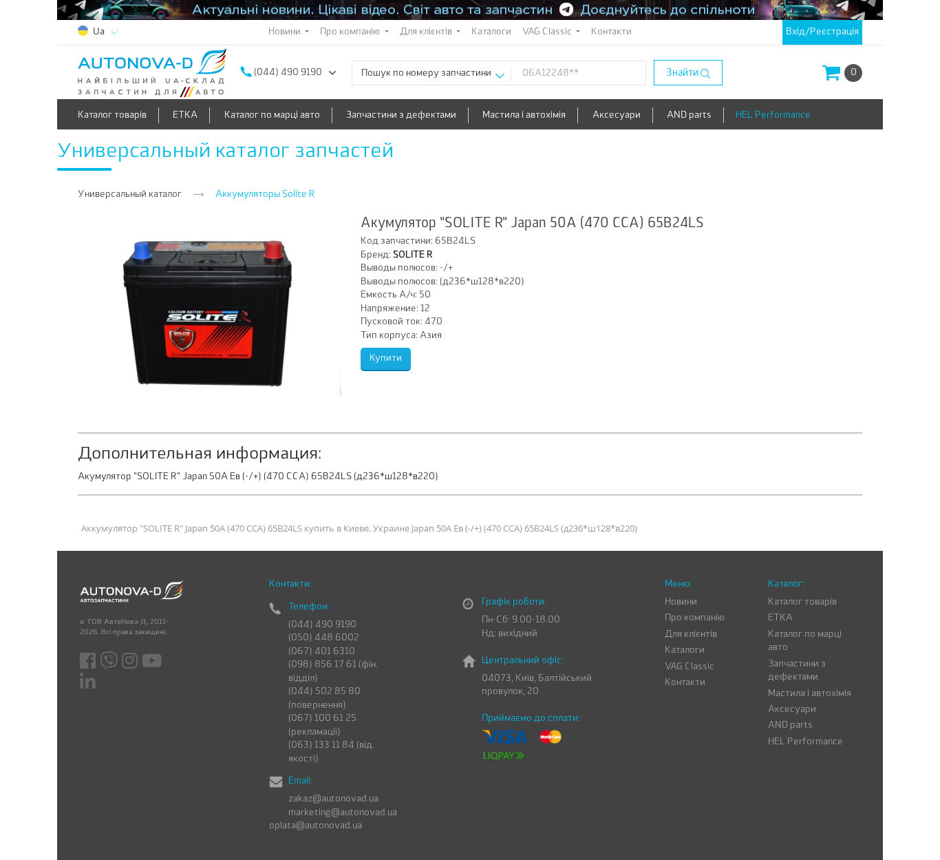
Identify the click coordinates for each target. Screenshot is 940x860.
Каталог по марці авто (272, 115)
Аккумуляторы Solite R (265, 194)
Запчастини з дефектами (401, 115)
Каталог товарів (112, 115)
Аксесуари (616, 115)
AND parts (689, 115)
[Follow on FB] (89, 661)
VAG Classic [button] (548, 32)
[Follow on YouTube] (153, 661)
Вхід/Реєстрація (822, 32)
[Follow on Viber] (110, 661)
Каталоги (491, 32)
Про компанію (695, 617)
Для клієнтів (691, 634)
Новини (681, 602)
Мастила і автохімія (524, 115)
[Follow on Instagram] (131, 661)
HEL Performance (773, 115)
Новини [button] (285, 32)
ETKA (185, 115)
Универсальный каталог (130, 194)
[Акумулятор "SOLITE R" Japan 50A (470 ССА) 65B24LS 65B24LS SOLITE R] (210, 308)
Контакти (611, 32)
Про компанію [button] (351, 32)
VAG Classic (689, 666)
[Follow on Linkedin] (89, 681)
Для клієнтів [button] (427, 32)
